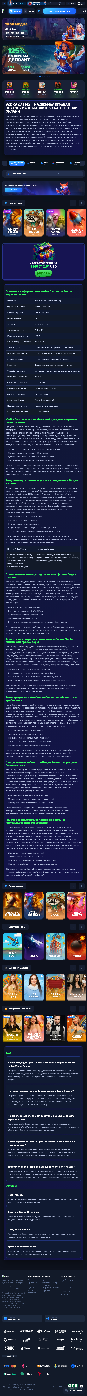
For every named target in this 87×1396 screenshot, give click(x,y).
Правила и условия (49, 1280)
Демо (16, 228)
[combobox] (42, 174)
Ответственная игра (50, 1283)
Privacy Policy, (66, 1294)
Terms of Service (67, 1297)
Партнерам (46, 1291)
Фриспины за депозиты (33, 1292)
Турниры (31, 1288)
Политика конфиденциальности (50, 1287)
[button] (37, 76)
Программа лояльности (32, 1284)
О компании (32, 1280)
